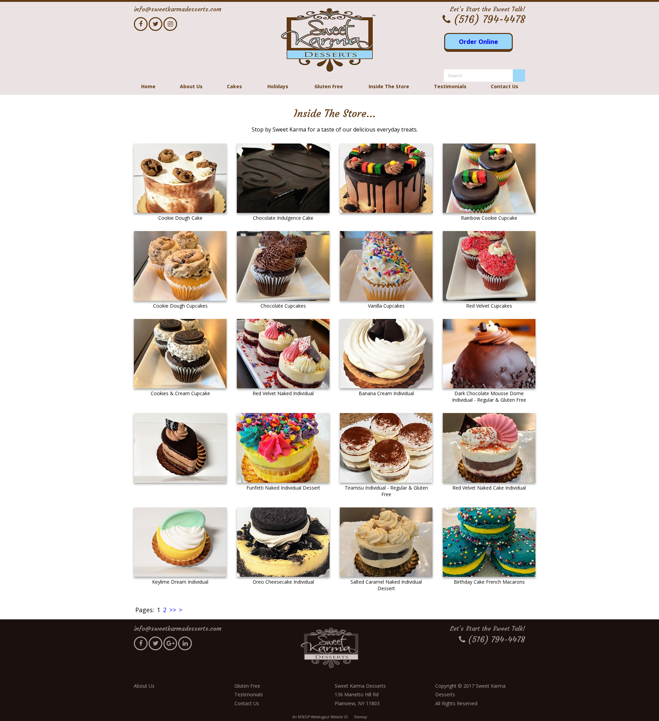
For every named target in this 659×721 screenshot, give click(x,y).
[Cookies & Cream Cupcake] (180, 354)
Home (148, 86)
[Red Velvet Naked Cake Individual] (489, 448)
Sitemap (360, 716)
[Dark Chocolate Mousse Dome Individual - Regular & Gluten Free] (489, 354)
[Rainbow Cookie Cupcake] (489, 178)
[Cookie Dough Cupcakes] (180, 266)
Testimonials (450, 86)
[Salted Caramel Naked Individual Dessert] (386, 542)
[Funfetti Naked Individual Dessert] (283, 448)
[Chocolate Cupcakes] (283, 266)
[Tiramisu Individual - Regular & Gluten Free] (386, 448)
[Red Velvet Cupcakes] (489, 266)
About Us (191, 86)
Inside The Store (389, 86)
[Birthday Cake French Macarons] (489, 542)
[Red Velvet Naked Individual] (283, 354)
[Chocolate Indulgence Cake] (283, 178)
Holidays (277, 86)
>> (172, 610)
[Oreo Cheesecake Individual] (283, 542)
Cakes (234, 86)
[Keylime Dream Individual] (180, 542)
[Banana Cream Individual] (386, 354)
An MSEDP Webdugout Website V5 (320, 716)
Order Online (478, 41)
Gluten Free (328, 86)
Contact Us (504, 86)
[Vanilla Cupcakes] (386, 266)
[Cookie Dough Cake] (180, 178)
